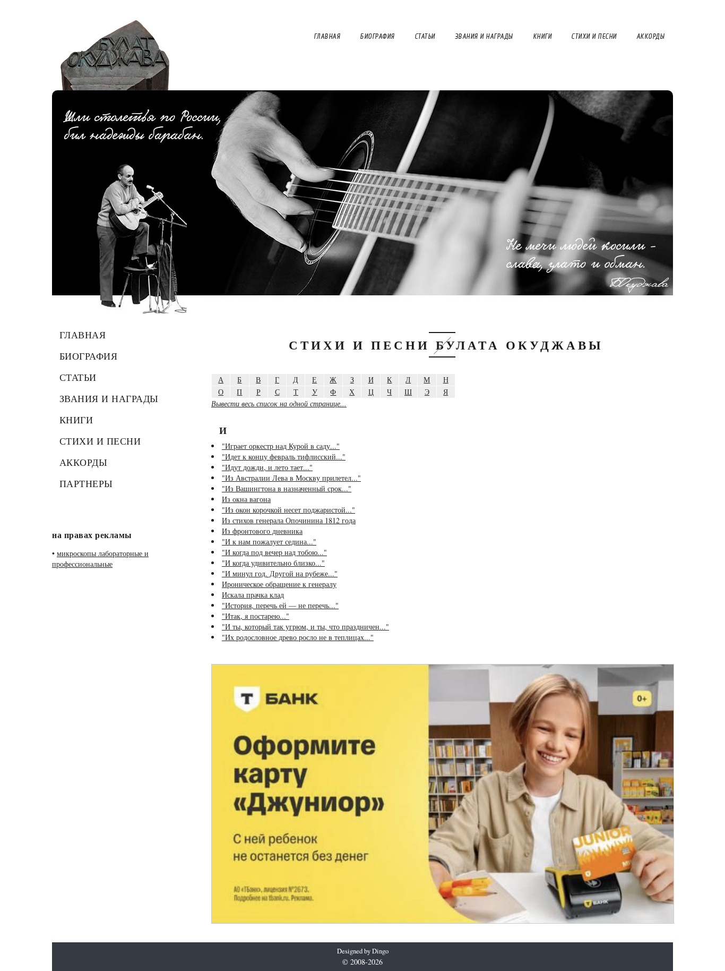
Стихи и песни (100, 441)
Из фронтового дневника (262, 531)
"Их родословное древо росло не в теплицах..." (298, 637)
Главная (82, 334)
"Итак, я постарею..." (255, 616)
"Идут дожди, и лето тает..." (267, 467)
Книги (76, 419)
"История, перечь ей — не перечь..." (280, 605)
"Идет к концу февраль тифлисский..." (284, 457)
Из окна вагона (246, 499)
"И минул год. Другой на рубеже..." (280, 573)
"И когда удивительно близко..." (273, 563)
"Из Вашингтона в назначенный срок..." (286, 488)
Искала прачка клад (253, 595)
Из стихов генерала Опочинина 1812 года (289, 520)
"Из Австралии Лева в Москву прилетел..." (291, 478)
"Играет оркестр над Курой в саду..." (281, 446)
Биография (88, 356)
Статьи (78, 377)
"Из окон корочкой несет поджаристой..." (288, 510)
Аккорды (83, 462)
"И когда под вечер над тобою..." (274, 552)
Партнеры (86, 483)
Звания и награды (109, 398)
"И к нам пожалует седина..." (269, 541)
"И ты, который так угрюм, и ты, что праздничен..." (305, 626)
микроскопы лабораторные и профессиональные (100, 558)
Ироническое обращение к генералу (279, 584)
